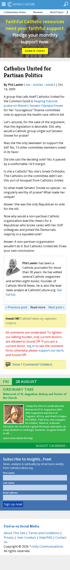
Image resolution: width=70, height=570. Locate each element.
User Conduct (26, 537)
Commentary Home (15, 12)
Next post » (56, 307)
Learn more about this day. (18, 438)
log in (31, 346)
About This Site (14, 533)
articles (38, 85)
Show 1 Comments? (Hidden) (32, 364)
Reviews (38, 12)
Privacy (9, 537)
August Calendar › (51, 446)
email (49, 85)
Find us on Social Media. (22, 526)
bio (28, 85)
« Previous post (16, 307)
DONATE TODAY (35, 51)
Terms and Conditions (43, 533)
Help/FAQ (45, 537)
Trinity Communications (46, 546)
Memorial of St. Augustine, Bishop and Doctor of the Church (34, 396)
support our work (50, 350)
